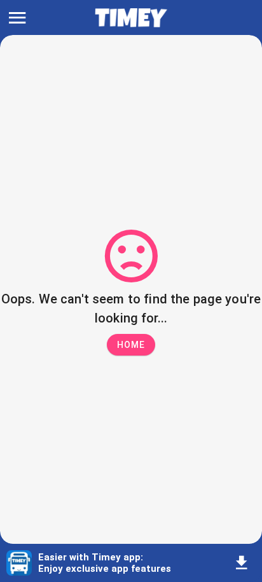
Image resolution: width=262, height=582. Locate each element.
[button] (131, 345)
